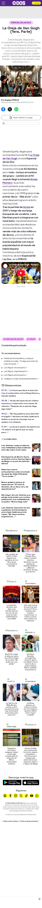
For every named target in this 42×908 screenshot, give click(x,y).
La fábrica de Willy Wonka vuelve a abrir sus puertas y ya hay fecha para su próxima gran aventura (11, 709)
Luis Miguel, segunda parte (15, 371)
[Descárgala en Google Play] (12, 782)
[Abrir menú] (3, 3)
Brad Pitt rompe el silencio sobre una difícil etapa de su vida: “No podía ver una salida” (12, 659)
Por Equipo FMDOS (10, 100)
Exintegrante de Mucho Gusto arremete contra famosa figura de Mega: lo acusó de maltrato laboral (16, 460)
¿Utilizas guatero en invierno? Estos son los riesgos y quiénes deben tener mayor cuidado (30, 709)
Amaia (26, 206)
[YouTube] (31, 795)
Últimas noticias (12, 385)
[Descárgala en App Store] (30, 782)
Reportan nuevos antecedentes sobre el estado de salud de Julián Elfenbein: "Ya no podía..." (15, 472)
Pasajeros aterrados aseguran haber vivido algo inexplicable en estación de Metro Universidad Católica (11, 756)
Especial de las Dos (21, 22)
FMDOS (32, 339)
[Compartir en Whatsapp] (16, 109)
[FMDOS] (18, 3)
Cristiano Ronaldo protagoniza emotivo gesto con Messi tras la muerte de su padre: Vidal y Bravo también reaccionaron (30, 662)
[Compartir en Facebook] (3, 109)
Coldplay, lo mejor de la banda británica (20, 378)
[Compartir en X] (10, 109)
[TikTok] (26, 795)
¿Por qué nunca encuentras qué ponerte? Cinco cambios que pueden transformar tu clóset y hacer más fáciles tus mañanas (30, 613)
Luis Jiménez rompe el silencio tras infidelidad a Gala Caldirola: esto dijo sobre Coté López (16, 447)
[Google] (5, 795)
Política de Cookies (10, 821)
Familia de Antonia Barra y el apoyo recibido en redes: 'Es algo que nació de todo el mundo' (21, 361)
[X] (21, 795)
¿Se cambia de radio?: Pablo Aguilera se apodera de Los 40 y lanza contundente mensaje (11, 560)
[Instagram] (15, 795)
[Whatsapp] (37, 795)
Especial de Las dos (14, 339)
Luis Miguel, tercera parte (14, 367)
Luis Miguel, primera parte (14, 375)
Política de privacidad (28, 821)
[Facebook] (10, 795)
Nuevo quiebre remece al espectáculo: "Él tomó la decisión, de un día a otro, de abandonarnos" (14, 485)
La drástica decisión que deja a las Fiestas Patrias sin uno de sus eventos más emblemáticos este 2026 (11, 612)
